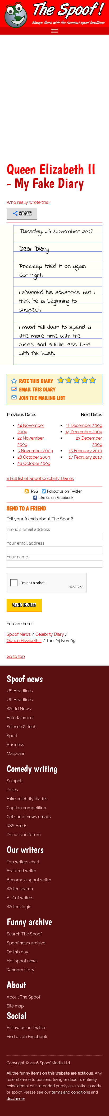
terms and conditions (71, 1092)
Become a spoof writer (29, 879)
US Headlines (20, 690)
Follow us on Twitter (64, 491)
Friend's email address (28, 529)
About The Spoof (23, 997)
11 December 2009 (84, 425)
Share (25, 213)
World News (19, 708)
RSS (34, 491)
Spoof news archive (26, 942)
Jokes (12, 789)
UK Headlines (20, 699)
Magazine (16, 753)
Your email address (25, 543)
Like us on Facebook (55, 497)
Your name (17, 556)
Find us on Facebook (27, 1036)
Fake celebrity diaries (27, 798)
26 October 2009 (33, 463)
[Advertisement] (54, 98)
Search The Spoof (24, 933)
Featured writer (21, 870)
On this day (17, 951)
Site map (15, 1006)
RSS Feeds (17, 825)
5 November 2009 (35, 450)
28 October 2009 (33, 457)
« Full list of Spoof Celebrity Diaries (40, 478)
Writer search (20, 888)
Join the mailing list (42, 398)
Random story (20, 969)
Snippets (15, 780)
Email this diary (37, 389)
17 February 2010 (85, 457)
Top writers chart (23, 861)
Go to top (16, 656)
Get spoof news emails (29, 816)
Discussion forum (24, 834)
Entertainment (20, 717)
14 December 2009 (83, 431)
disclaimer (16, 1098)
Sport (12, 735)
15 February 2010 (85, 450)
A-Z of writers (20, 897)
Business (15, 744)
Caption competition (26, 807)
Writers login (19, 906)
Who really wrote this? (28, 202)
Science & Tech (21, 726)
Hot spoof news (22, 960)
